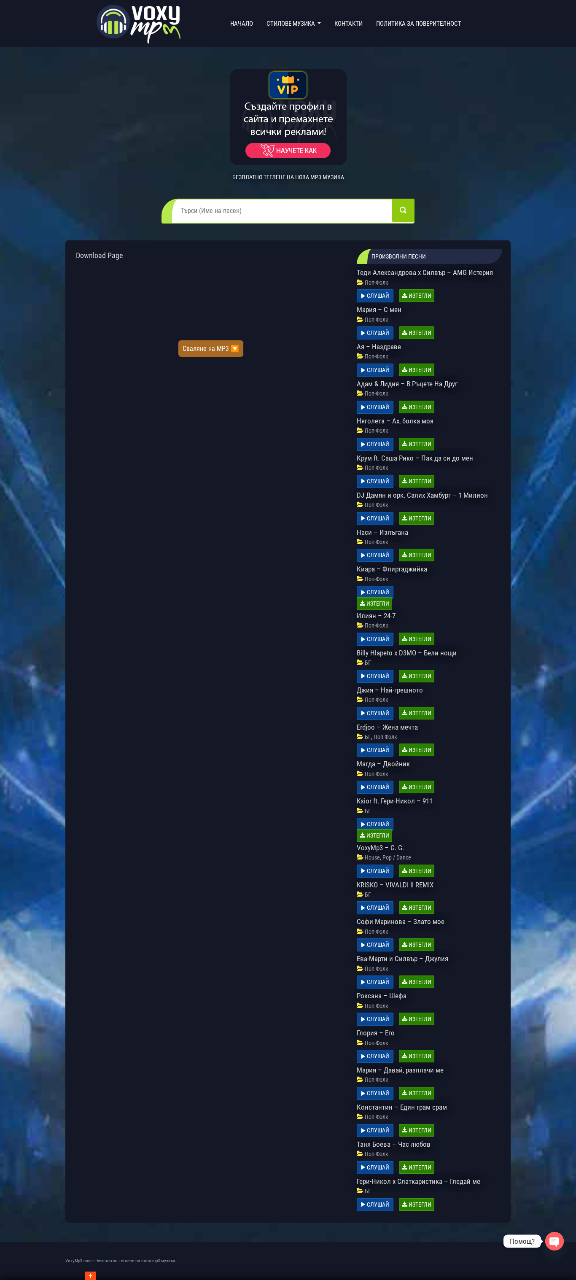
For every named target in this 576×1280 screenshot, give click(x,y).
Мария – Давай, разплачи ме (400, 1070)
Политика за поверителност (418, 23)
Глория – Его (376, 1033)
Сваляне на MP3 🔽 (211, 349)
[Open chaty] (554, 1241)
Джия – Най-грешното (390, 690)
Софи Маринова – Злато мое (400, 921)
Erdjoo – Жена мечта (387, 727)
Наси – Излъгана (382, 532)
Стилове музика (291, 23)
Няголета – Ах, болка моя (395, 421)
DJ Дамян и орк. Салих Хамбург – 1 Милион (422, 495)
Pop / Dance (396, 857)
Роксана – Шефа (381, 996)
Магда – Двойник (383, 764)
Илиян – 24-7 (376, 616)
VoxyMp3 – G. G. (380, 847)
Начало (243, 23)
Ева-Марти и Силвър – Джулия (402, 958)
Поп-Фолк (376, 282)
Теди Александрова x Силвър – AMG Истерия (425, 272)
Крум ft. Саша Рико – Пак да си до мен (415, 458)
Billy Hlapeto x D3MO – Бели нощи (407, 653)
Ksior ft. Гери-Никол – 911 (395, 801)
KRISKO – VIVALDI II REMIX (395, 885)
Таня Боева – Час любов (394, 1144)
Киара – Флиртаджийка (392, 569)
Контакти (348, 23)
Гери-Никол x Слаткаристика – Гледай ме (418, 1181)
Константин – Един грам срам (402, 1107)
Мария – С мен (379, 309)
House (372, 857)
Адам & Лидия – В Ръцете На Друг (407, 384)
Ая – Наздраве (379, 346)
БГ (368, 662)
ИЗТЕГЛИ (419, 295)
